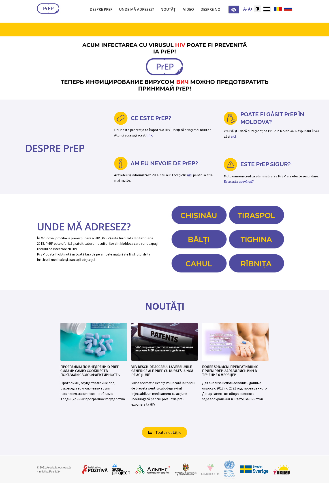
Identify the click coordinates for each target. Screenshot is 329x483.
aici (233, 136)
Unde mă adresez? (136, 9)
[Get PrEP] (48, 8)
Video (188, 9)
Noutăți (168, 9)
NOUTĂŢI (164, 306)
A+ (250, 9)
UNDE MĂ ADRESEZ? (83, 226)
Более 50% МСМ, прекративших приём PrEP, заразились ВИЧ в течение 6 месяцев (230, 371)
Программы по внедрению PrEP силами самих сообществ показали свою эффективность (90, 371)
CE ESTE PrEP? (151, 118)
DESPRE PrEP (55, 148)
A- (245, 9)
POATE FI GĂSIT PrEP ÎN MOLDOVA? (272, 118)
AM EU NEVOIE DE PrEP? (164, 163)
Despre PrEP (101, 9)
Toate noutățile (167, 432)
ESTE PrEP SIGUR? (265, 164)
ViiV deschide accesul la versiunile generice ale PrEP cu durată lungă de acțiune (162, 371)
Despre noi (211, 9)
